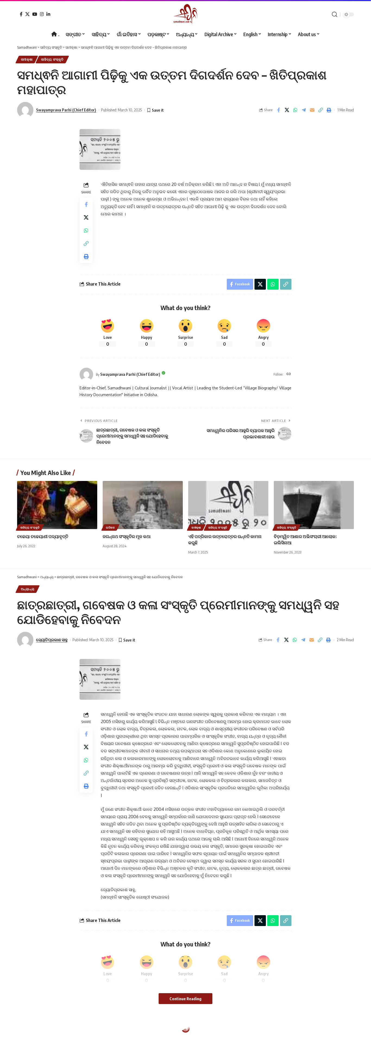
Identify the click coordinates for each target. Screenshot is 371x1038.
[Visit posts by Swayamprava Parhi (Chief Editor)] (86, 374)
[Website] (288, 374)
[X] (27, 14)
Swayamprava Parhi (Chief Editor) (66, 109)
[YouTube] (35, 14)
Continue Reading (185, 998)
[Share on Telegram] (303, 110)
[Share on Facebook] (278, 110)
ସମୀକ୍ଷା (27, 59)
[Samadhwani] (185, 14)
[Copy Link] (320, 110)
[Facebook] (21, 14)
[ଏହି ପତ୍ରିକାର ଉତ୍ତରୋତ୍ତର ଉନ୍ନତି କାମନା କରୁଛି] (228, 505)
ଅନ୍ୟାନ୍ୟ (27, 589)
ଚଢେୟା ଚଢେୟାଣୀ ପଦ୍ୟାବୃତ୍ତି (42, 536)
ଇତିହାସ (110, 527)
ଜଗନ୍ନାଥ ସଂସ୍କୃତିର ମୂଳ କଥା (127, 536)
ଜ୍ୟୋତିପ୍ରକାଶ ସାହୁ (52, 639)
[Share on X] (287, 110)
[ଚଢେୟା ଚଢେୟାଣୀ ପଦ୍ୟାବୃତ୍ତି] (57, 505)
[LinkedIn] (48, 14)
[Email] (312, 110)
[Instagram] (42, 14)
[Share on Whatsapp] (295, 110)
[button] (334, 14)
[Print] (329, 110)
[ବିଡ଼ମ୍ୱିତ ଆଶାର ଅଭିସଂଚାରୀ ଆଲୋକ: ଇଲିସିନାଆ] (314, 505)
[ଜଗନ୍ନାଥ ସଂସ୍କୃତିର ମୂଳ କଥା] (143, 505)
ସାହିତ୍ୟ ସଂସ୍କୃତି (52, 59)
